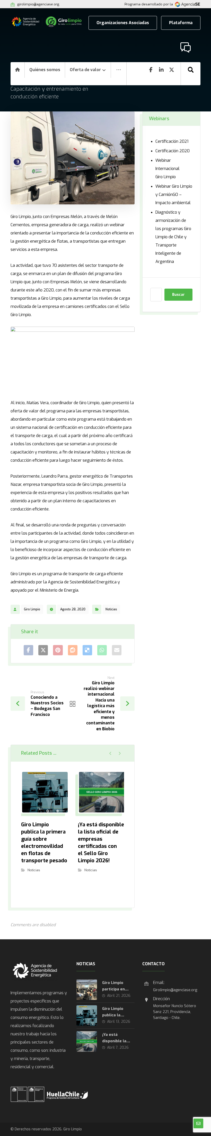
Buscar (178, 294)
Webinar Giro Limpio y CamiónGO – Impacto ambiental (173, 194)
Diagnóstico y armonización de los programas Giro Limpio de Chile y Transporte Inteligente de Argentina (173, 237)
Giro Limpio (32, 609)
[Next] (119, 753)
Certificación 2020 (172, 151)
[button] (119, 73)
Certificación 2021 (171, 141)
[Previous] (110, 753)
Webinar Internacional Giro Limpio (167, 168)
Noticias (111, 609)
